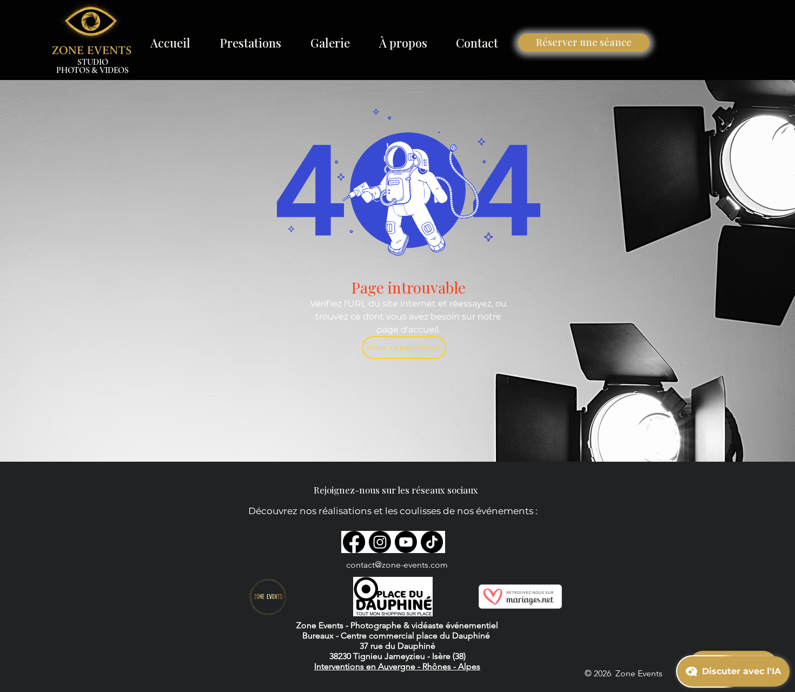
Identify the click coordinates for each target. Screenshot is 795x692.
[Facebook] (354, 542)
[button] (250, 43)
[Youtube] (406, 542)
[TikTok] (432, 542)
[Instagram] (380, 542)
